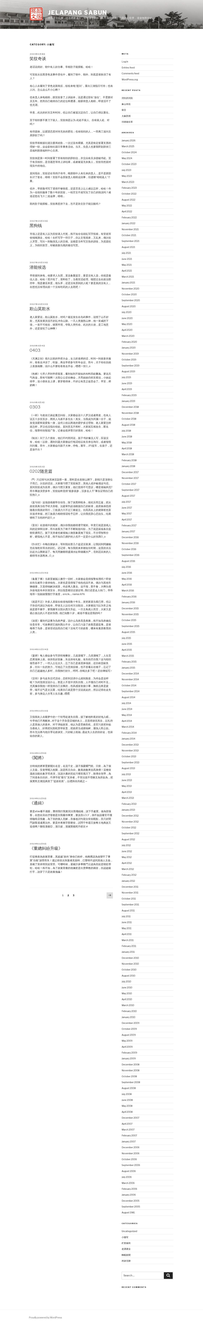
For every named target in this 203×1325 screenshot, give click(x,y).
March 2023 (128, 182)
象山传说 (126, 104)
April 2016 (127, 584)
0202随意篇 (40, 471)
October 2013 (129, 756)
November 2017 (130, 478)
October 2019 (129, 359)
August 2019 (128, 371)
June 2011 (127, 922)
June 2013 (127, 780)
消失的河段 (127, 98)
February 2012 (129, 875)
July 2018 (126, 430)
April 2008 (127, 1112)
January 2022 (128, 223)
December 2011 (130, 886)
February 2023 (129, 187)
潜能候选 (37, 267)
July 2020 (126, 312)
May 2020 (127, 324)
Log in (125, 61)
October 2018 (129, 418)
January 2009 (129, 1058)
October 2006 (129, 1159)
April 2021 (127, 270)
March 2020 (128, 336)
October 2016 (129, 549)
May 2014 (127, 715)
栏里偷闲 (126, 1243)
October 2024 (129, 152)
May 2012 (127, 857)
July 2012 (126, 845)
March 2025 (128, 146)
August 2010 (128, 975)
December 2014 (130, 673)
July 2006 (127, 1177)
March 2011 (128, 940)
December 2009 (130, 1023)
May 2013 (127, 786)
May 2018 (127, 442)
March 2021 (128, 276)
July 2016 (126, 567)
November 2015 (130, 614)
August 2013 (128, 768)
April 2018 (127, 448)
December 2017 (130, 472)
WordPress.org (130, 79)
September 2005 (131, 1206)
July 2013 (126, 774)
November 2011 (130, 892)
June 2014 (127, 709)
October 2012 (129, 827)
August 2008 (129, 1088)
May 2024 (127, 158)
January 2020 (129, 347)
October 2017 (129, 484)
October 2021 (129, 235)
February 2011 (129, 946)
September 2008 (131, 1082)
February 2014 (129, 732)
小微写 (125, 1237)
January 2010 (128, 1017)
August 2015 (128, 632)
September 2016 (130, 555)
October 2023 (129, 164)
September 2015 (130, 626)
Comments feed (130, 73)
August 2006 (129, 1171)
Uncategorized (129, 1231)
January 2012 (128, 881)
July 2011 (126, 916)
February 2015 (129, 661)
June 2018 (127, 436)
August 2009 (129, 1035)
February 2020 (129, 341)
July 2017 (126, 501)
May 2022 (127, 205)
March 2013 (128, 798)
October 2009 (129, 1028)
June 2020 (127, 318)
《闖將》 (37, 757)
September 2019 (130, 365)
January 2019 (128, 401)
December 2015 (130, 608)
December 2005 (130, 1200)
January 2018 (128, 466)
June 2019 (127, 383)
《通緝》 (37, 802)
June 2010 (127, 987)
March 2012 (128, 869)
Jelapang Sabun (77, 12)
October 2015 (129, 620)
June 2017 (127, 507)
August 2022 (128, 199)
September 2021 (130, 241)
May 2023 (127, 176)
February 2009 (129, 1052)
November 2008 (130, 1070)
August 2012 (128, 839)
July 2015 (126, 638)
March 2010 (128, 1005)
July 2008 (127, 1094)
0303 (34, 406)
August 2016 (128, 561)
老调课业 (126, 1249)
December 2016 (130, 537)
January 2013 (128, 809)
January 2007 (129, 1141)
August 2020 (129, 306)
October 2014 (129, 685)
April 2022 (127, 211)
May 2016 (127, 578)
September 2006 (131, 1165)
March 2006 (128, 1183)
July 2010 (126, 981)
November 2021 (130, 229)
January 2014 (128, 738)
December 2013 (130, 744)
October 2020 (129, 294)
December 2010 (130, 958)
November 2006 (130, 1153)
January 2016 (128, 602)
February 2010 (129, 1011)
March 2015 (128, 655)
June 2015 (127, 644)
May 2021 (127, 264)
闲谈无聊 (126, 1260)
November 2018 (130, 413)
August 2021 (128, 247)
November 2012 (130, 821)
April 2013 (127, 792)
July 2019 (126, 377)
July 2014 (126, 703)
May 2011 (126, 928)
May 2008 (127, 1105)
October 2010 (129, 969)
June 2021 (127, 259)
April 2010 (127, 999)
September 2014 (130, 691)
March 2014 (128, 726)
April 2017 (127, 519)
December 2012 (130, 815)
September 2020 (131, 300)
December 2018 (130, 407)
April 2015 (127, 649)
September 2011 (130, 904)
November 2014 (130, 679)
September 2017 (130, 490)
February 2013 (129, 804)
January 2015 (128, 667)
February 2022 (129, 217)
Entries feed (128, 67)
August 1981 (128, 1212)
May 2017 (127, 513)
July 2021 (126, 253)
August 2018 (128, 424)
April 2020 (127, 330)
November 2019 (130, 353)
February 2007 (129, 1135)
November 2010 (130, 963)
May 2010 (127, 993)
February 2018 (129, 460)
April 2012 (127, 863)
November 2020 (130, 288)
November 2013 (130, 750)
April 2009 (127, 1046)
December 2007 (130, 1117)
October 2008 (129, 1076)
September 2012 (130, 833)
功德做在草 (127, 121)
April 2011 (126, 934)
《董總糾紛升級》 (45, 848)
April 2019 (127, 389)
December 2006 (130, 1147)
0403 (34, 350)
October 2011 (129, 898)
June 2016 (127, 572)
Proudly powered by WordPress (45, 1317)
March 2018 (128, 454)
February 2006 (129, 1188)
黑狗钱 (35, 225)
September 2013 (130, 762)
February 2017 (129, 525)
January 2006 (129, 1194)
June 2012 (127, 851)
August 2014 (128, 697)
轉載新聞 (126, 1255)
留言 (124, 110)
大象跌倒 (126, 116)
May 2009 (127, 1040)
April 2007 (127, 1123)
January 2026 (128, 140)
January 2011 (128, 952)
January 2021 (128, 282)
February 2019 (129, 395)
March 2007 (128, 1129)
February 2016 (129, 596)
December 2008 (130, 1064)
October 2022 (129, 193)
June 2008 (127, 1100)
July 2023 (126, 170)
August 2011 (128, 910)
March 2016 (128, 590)
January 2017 (128, 531)
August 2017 (128, 495)
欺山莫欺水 (39, 308)
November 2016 (130, 543)
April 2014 (127, 721)
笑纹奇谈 (37, 58)
